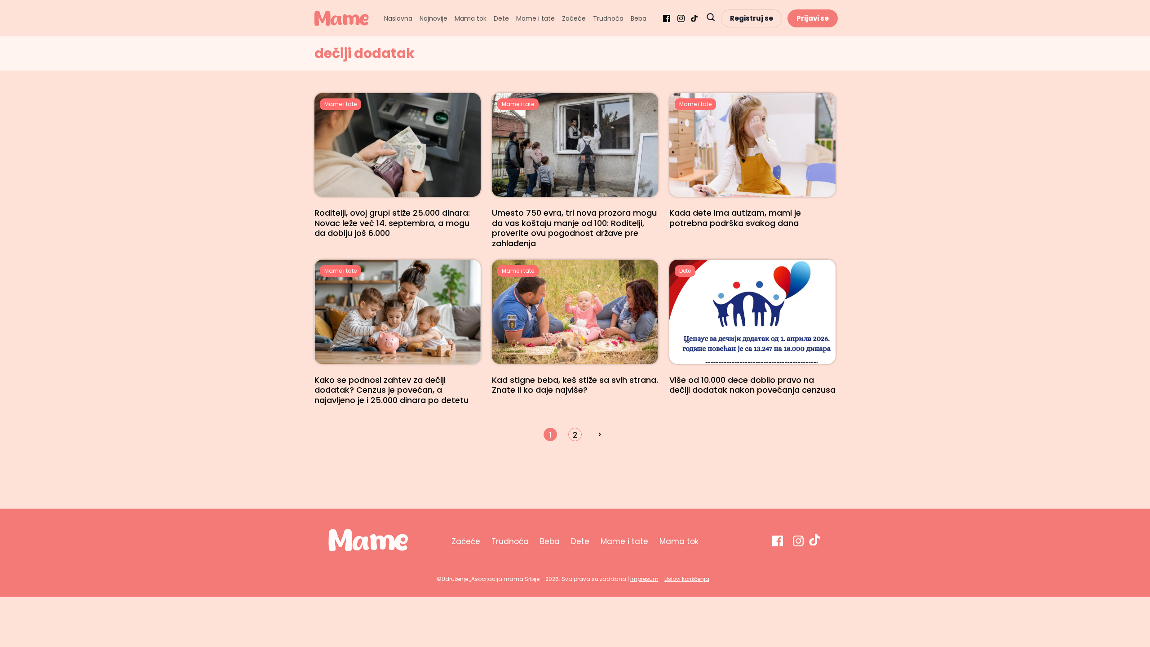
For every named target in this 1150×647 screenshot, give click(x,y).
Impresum (644, 579)
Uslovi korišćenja (686, 579)
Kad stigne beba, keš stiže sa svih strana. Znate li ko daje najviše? (575, 385)
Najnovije (433, 18)
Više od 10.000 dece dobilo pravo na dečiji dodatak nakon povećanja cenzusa (752, 385)
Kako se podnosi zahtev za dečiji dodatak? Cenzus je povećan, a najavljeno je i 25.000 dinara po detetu (391, 390)
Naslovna (398, 18)
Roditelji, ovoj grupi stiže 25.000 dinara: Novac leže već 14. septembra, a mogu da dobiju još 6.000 (392, 223)
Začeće (574, 18)
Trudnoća (608, 18)
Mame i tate (535, 18)
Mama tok (471, 18)
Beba (638, 18)
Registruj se (751, 18)
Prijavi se (812, 18)
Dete (501, 18)
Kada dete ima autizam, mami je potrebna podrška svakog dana (735, 218)
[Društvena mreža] (666, 18)
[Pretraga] (710, 18)
